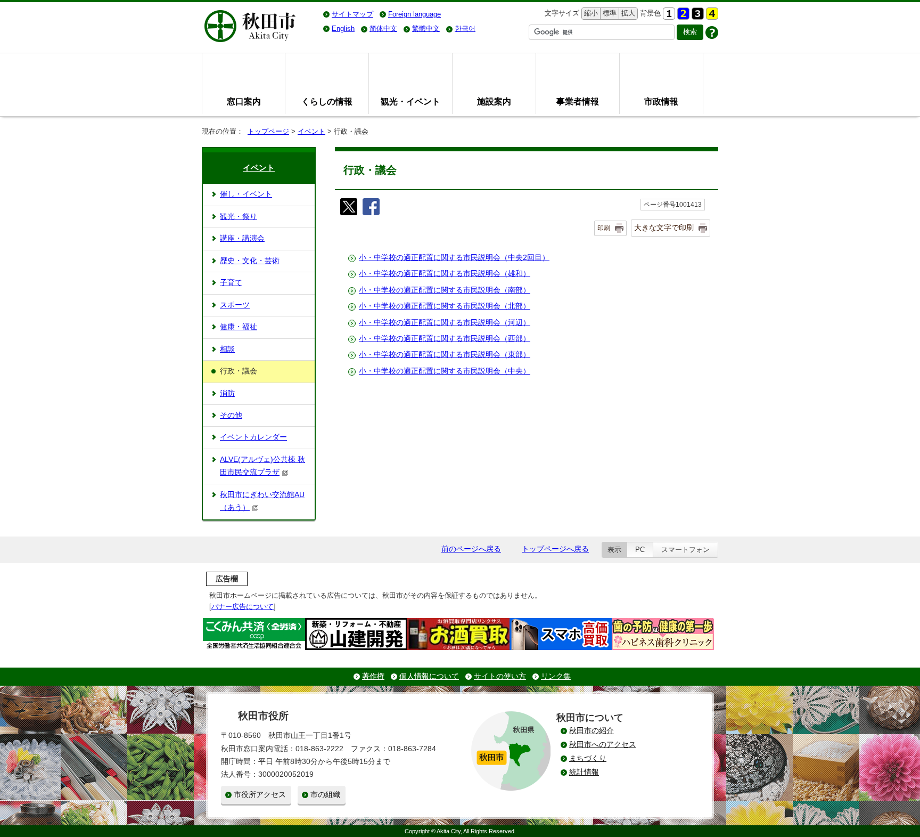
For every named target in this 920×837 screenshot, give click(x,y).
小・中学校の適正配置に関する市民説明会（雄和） (444, 274)
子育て (231, 283)
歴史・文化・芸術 (250, 261)
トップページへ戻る (555, 549)
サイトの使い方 (500, 676)
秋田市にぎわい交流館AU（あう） (262, 501)
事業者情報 (577, 101)
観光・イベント (410, 101)
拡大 (627, 13)
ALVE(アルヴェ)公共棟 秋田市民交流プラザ (262, 466)
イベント (311, 131)
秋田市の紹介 (591, 731)
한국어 (465, 28)
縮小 (590, 13)
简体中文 (383, 28)
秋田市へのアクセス (602, 745)
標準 (608, 13)
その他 (231, 415)
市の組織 (325, 795)
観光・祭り (238, 217)
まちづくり (587, 758)
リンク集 (556, 676)
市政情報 (661, 101)
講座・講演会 (242, 238)
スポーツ (235, 305)
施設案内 (494, 101)
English (343, 28)
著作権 (373, 676)
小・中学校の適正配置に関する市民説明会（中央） (444, 371)
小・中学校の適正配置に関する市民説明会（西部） (444, 339)
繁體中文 (426, 28)
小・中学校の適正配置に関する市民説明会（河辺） (444, 323)
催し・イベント (246, 194)
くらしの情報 (326, 101)
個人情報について (429, 676)
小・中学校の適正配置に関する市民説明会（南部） (444, 290)
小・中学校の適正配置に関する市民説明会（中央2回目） (454, 258)
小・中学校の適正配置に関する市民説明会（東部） (444, 355)
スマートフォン (685, 550)
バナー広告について (242, 607)
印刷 (603, 228)
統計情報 (584, 772)
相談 (227, 349)
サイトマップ (352, 14)
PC (640, 550)
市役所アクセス (260, 795)
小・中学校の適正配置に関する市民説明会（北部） (444, 306)
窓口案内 (244, 101)
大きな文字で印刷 (664, 227)
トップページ (268, 131)
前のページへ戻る (471, 549)
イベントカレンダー (253, 437)
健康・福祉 (238, 327)
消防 (227, 393)
